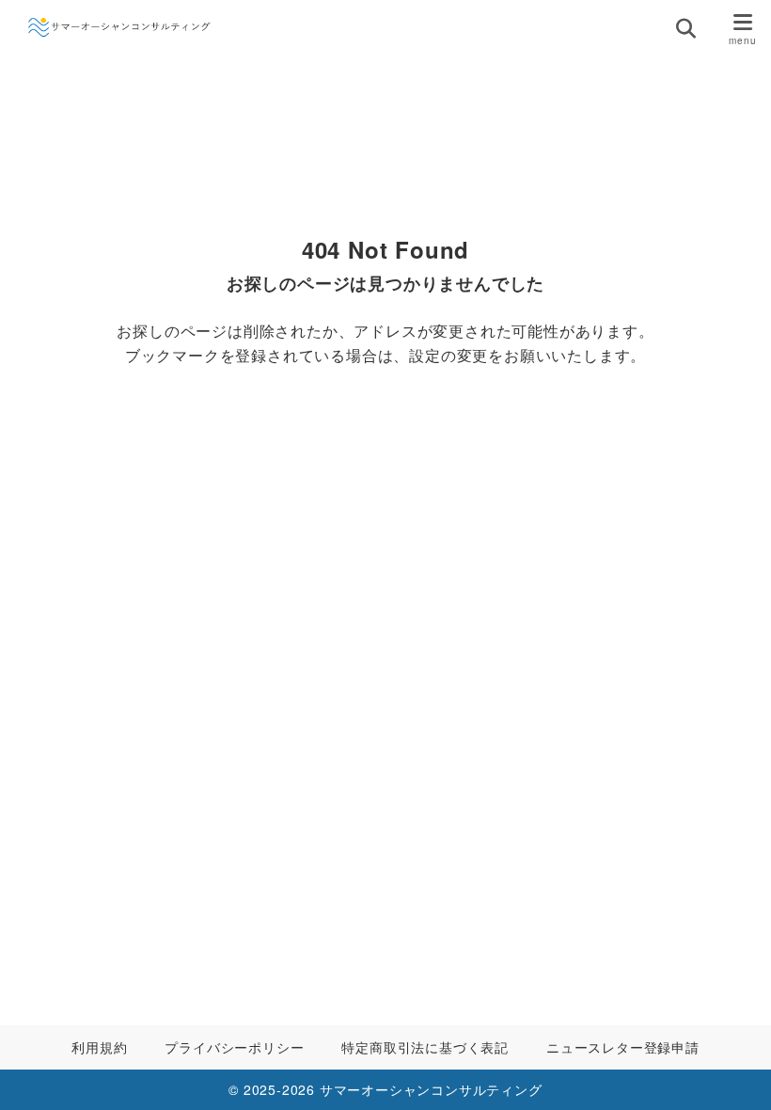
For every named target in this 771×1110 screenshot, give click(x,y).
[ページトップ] (733, 1072)
